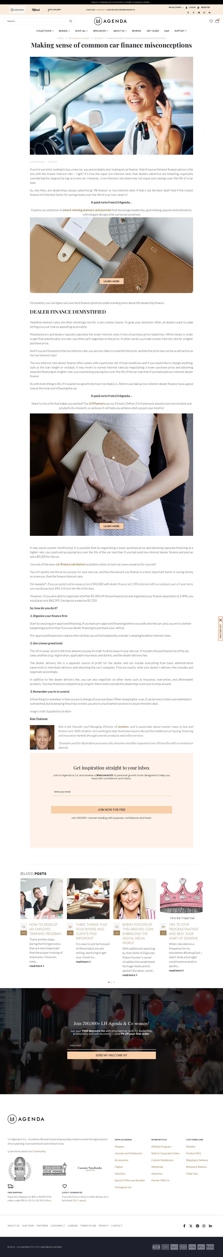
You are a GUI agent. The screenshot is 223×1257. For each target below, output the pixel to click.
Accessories (121, 1160)
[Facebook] (188, 12)
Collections (43, 30)
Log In (192, 7)
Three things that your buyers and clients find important (45, 931)
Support (179, 30)
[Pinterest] (199, 12)
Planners (119, 1146)
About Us (118, 30)
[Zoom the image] (17, 9)
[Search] (70, 21)
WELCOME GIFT (220, 631)
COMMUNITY (101, 10)
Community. (39, 1151)
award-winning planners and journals (87, 210)
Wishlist (190, 1146)
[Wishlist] (211, 21)
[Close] (220, 620)
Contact (117, 1225)
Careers (73, 1225)
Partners (42, 1225)
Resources (99, 30)
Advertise (156, 1173)
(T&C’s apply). (79, 1200)
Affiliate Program (161, 1146)
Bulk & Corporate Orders (165, 1153)
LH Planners (97, 403)
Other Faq (192, 1173)
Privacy (104, 1225)
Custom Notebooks (162, 1160)
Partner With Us (160, 1180)
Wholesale (157, 1166)
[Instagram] (204, 12)
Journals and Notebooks (128, 1153)
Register (205, 7)
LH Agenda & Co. (37, 162)
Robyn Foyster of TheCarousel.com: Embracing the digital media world (92, 933)
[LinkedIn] (209, 12)
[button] (109, 982)
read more (36, 961)
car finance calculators (71, 564)
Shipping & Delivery (197, 1160)
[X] (193, 12)
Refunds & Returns (196, 1166)
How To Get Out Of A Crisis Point (185, 927)
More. (48, 1200)
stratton (123, 726)
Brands (63, 30)
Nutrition (120, 1173)
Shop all (80, 30)
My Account (175, 7)
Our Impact (58, 1225)
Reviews (136, 30)
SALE (166, 30)
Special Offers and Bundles (130, 1180)
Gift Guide (153, 30)
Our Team (28, 1225)
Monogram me (123, 1187)
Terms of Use (88, 1225)
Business (52, 162)
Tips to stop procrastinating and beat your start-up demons (137, 931)
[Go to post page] (41, 898)
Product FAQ (193, 1153)
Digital (118, 1166)
